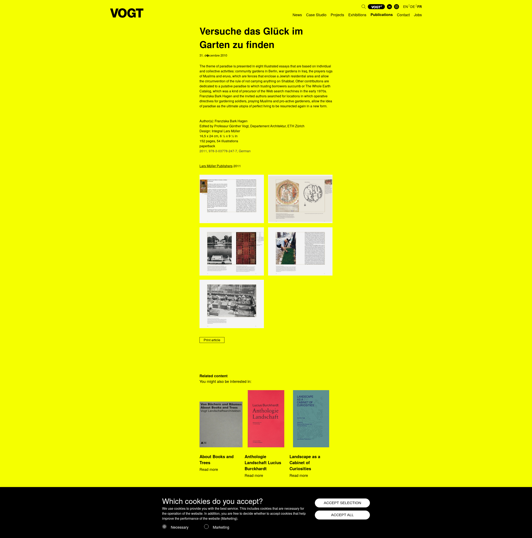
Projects (337, 14)
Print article (212, 340)
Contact (403, 14)
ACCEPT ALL (342, 515)
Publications (382, 14)
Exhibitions (357, 14)
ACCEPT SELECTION (342, 503)
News (297, 14)
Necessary (179, 527)
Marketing (221, 527)
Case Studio (316, 14)
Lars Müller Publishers (216, 165)
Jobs (418, 14)
